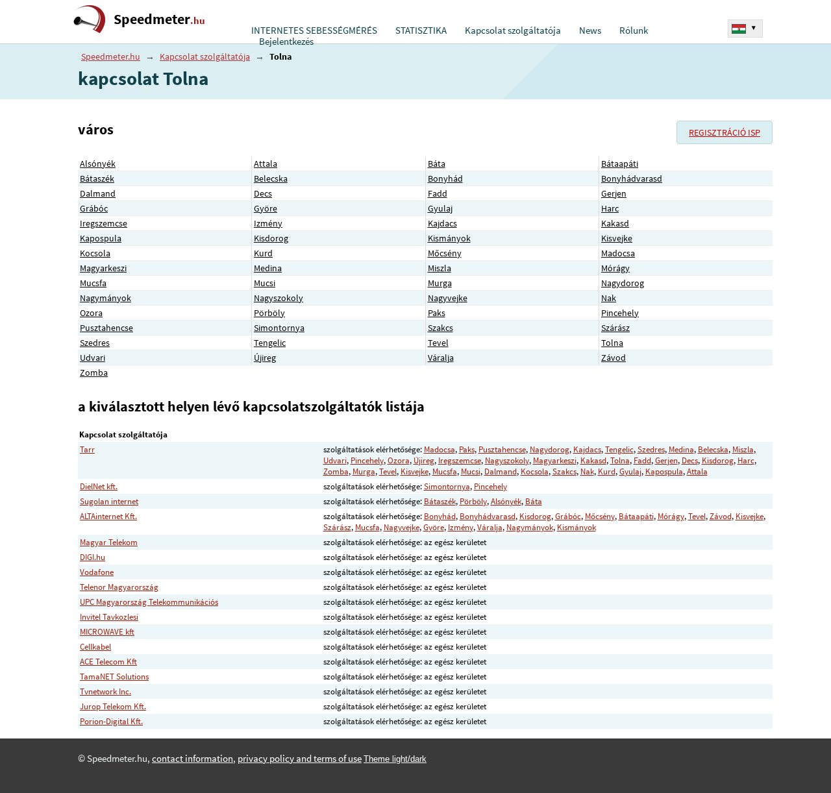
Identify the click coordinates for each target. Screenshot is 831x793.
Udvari (92, 357)
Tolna (612, 342)
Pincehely (620, 313)
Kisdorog (271, 238)
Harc (610, 208)
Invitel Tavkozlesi (109, 616)
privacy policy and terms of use (300, 758)
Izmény (268, 223)
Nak (608, 298)
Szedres (95, 342)
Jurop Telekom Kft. (113, 706)
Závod (613, 357)
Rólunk (633, 30)
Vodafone (97, 572)
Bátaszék (97, 178)
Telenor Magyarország (119, 586)
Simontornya (279, 328)
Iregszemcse (103, 223)
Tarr (87, 449)
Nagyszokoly (278, 298)
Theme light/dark (395, 759)
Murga (440, 283)
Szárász (615, 328)
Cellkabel (95, 646)
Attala (265, 163)
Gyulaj (440, 208)
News (590, 30)
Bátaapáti (619, 163)
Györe (265, 208)
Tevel (438, 342)
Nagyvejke (447, 298)
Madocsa (618, 253)
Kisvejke (616, 238)
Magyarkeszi (103, 268)
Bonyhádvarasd (631, 178)
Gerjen (613, 193)
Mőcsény (445, 253)
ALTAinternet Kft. (108, 516)
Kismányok (449, 238)
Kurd (263, 253)
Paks (436, 313)
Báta (436, 163)
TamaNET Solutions (114, 676)
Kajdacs (442, 223)
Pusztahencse (106, 328)
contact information (192, 758)
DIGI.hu (92, 557)
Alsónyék (98, 163)
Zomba (94, 372)
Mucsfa (93, 283)
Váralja (441, 357)
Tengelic (270, 342)
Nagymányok (105, 298)
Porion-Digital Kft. (111, 721)
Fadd (437, 193)
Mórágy (615, 268)
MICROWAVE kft (107, 631)
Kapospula (100, 238)
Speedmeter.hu (110, 56)
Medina (268, 268)
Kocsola (95, 253)
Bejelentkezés (286, 41)
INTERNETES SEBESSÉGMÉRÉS (314, 30)
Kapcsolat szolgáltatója (513, 30)
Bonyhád (445, 178)
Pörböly (269, 313)
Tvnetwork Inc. (105, 691)
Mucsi (264, 283)
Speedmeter (159, 19)
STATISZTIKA (421, 30)
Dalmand (98, 193)
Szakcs (440, 328)
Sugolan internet (109, 501)
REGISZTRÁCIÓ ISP (724, 132)
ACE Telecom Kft (108, 661)
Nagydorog (622, 283)
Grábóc (94, 208)
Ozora (91, 313)
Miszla (439, 268)
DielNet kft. (99, 486)
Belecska (271, 178)
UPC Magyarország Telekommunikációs (149, 601)
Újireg (265, 357)
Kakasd (615, 223)
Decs (263, 193)
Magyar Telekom (109, 542)
